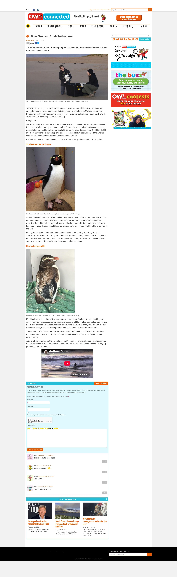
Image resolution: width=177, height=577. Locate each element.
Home (29, 26)
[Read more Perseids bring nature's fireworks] (95, 511)
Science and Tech (55, 26)
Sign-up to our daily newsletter (100, 10)
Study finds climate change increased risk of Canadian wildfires (39, 524)
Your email (30, 406)
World (39, 26)
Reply (105, 461)
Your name (30, 400)
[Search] (149, 35)
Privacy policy (60, 552)
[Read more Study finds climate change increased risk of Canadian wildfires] (40, 511)
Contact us (51, 552)
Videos (144, 26)
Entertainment (98, 26)
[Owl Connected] (48, 14)
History (113, 26)
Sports (83, 26)
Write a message (101, 383)
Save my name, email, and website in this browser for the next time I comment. (46, 415)
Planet (71, 26)
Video (32, 40)
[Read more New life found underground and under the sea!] (67, 509)
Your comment (31, 425)
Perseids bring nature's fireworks (92, 522)
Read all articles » (145, 39)
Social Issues (129, 26)
